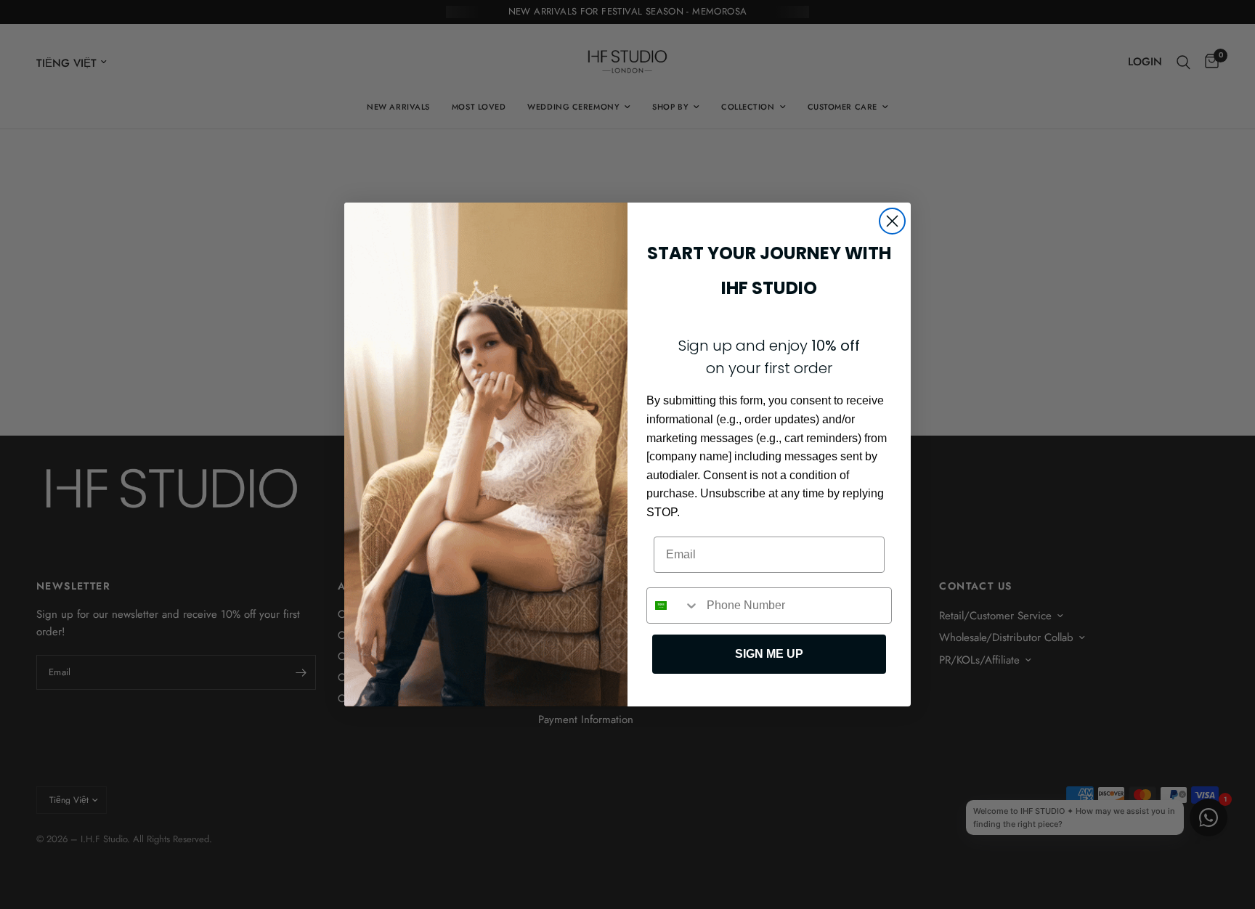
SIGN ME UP (769, 654)
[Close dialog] (892, 221)
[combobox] (673, 605)
